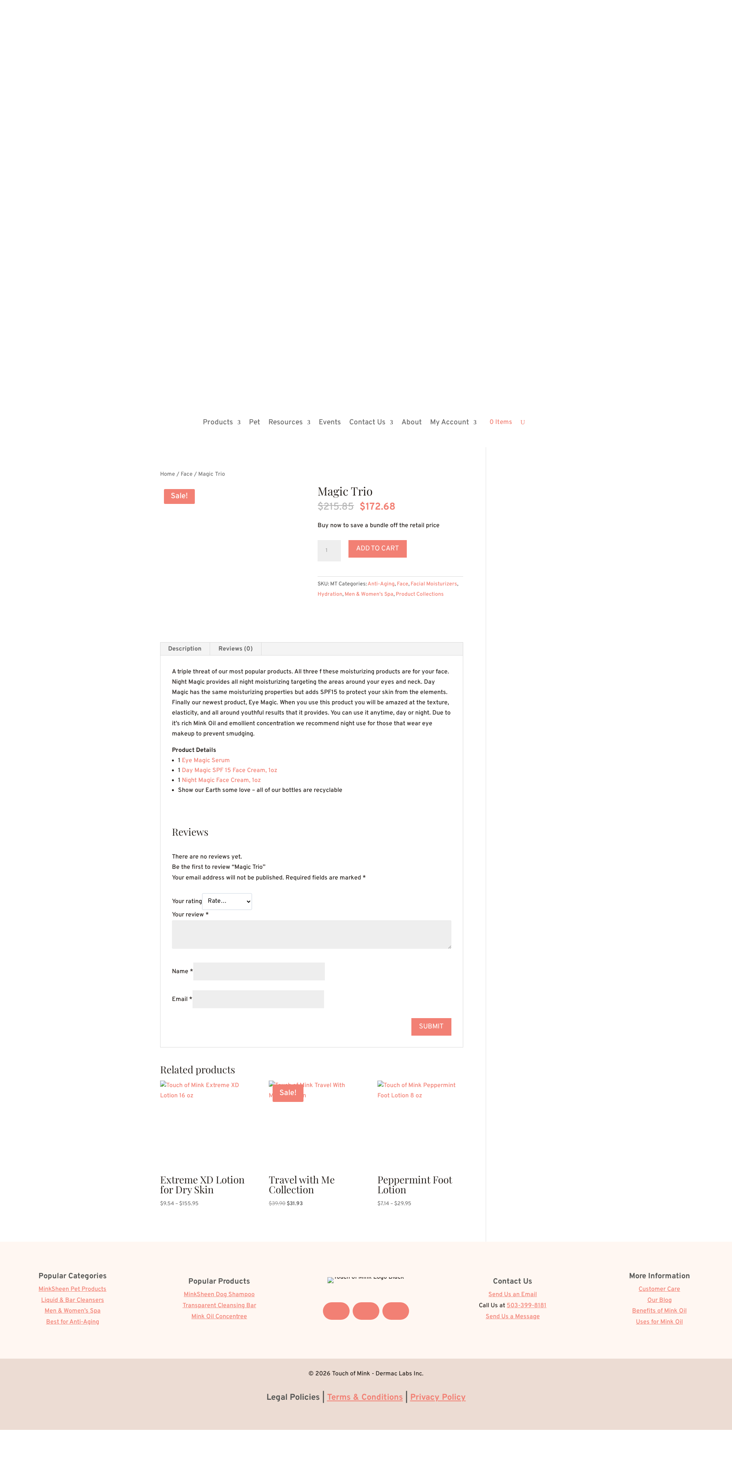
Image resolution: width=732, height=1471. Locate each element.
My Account (449, 422)
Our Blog (659, 1300)
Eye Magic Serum (206, 760)
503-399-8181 (526, 1306)
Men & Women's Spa (369, 594)
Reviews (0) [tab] (235, 649)
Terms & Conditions (365, 1398)
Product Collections (420, 594)
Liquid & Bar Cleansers (72, 1300)
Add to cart (377, 548)
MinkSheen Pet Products (72, 1289)
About (411, 422)
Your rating (187, 901)
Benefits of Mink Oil (659, 1311)
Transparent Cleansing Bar (219, 1306)
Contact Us (367, 422)
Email (182, 999)
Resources (285, 422)
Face (187, 474)
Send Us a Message (513, 1317)
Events (330, 422)
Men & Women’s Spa (73, 1311)
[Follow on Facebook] (336, 1311)
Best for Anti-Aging (72, 1322)
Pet (254, 422)
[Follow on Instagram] (395, 1311)
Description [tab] (184, 649)
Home (167, 474)
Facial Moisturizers (434, 584)
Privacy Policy (438, 1398)
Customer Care (659, 1289)
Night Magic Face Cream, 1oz (221, 780)
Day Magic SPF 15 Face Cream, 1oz (229, 770)
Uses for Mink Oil (659, 1322)
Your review (190, 915)
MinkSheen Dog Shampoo (219, 1294)
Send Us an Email (512, 1294)
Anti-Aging (381, 584)
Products (218, 422)
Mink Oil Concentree (219, 1317)
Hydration (330, 594)
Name (182, 971)
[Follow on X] (366, 1311)
